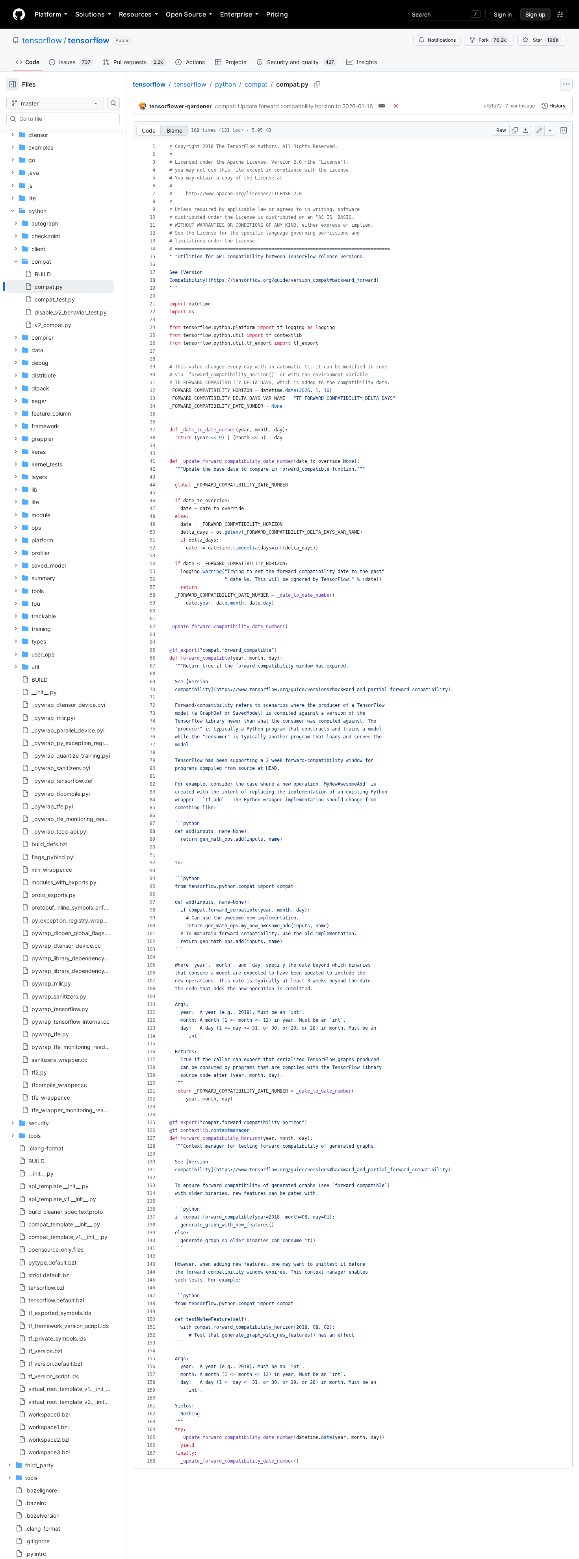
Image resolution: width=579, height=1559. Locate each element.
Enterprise (236, 14)
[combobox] (66, 119)
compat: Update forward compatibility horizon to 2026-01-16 (294, 106)
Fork (492, 40)
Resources (135, 14)
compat (256, 84)
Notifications (442, 40)
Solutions (90, 14)
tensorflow (42, 40)
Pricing (277, 14)
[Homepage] (19, 14)
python (225, 84)
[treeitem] (60, 286)
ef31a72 (493, 106)
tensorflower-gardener (180, 106)
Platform (48, 14)
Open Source (186, 14)
